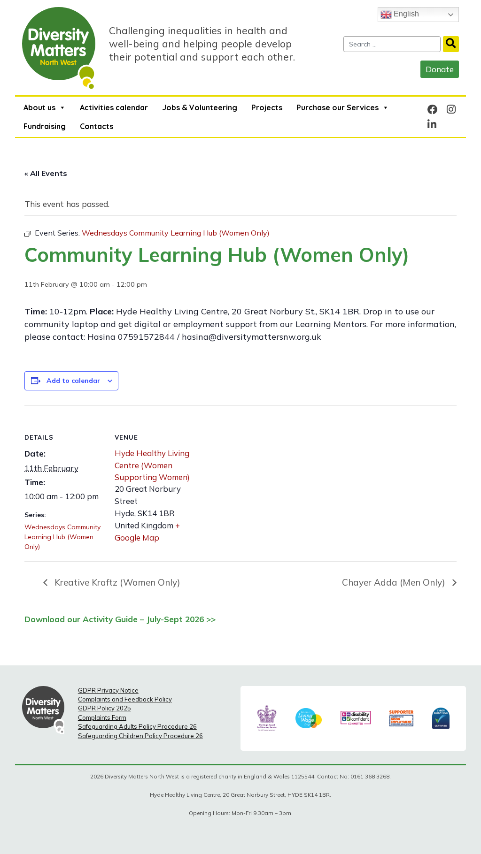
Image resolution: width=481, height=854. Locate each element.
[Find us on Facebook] (432, 109)
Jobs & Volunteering (199, 107)
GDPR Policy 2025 (104, 708)
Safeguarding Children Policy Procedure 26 (140, 736)
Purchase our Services (337, 107)
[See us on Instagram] (451, 109)
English (405, 14)
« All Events (45, 173)
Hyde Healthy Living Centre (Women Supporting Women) (152, 464)
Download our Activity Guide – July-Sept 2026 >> (120, 619)
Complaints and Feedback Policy (125, 699)
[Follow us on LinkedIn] (431, 124)
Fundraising (44, 126)
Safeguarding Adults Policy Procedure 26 (137, 726)
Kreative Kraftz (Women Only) (116, 582)
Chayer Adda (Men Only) (395, 582)
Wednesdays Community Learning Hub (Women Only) (62, 537)
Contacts (96, 126)
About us (39, 107)
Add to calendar (73, 380)
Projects (266, 107)
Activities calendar (114, 107)
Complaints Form (102, 717)
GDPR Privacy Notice (108, 690)
